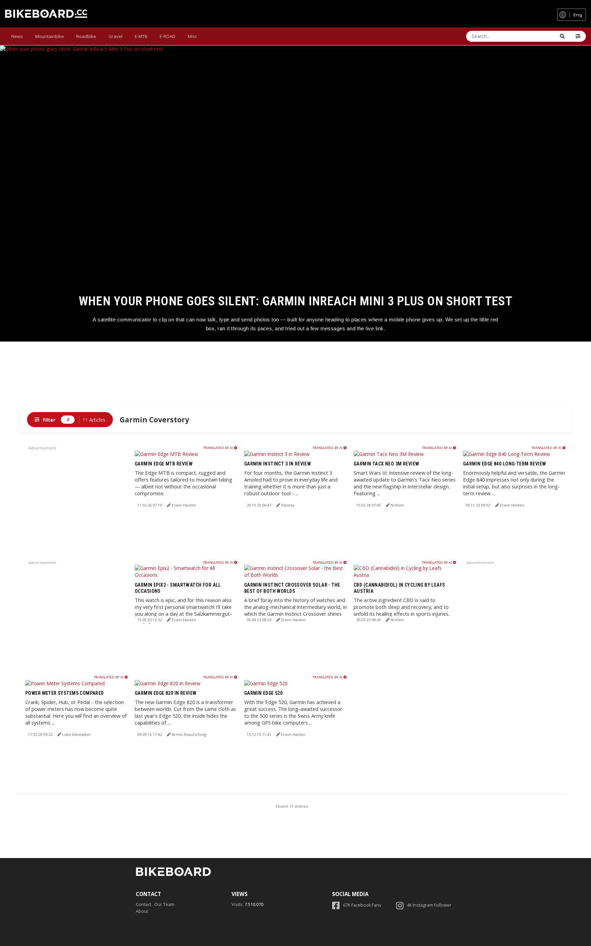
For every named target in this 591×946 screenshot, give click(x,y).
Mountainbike (49, 36)
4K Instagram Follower (429, 905)
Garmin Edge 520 (263, 693)
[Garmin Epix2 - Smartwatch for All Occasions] (186, 571)
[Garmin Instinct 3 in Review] (277, 453)
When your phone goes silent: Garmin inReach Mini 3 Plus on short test (295, 301)
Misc (192, 36)
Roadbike (86, 36)
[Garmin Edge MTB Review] (166, 453)
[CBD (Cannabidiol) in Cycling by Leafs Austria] (405, 571)
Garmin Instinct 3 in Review (277, 463)
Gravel (115, 36)
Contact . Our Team (155, 904)
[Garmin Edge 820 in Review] (167, 682)
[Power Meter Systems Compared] (65, 682)
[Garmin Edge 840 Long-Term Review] (506, 453)
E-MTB (141, 36)
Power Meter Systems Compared (64, 693)
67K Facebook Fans (362, 905)
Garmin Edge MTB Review (164, 463)
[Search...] (562, 36)
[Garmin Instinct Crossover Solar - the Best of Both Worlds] (295, 571)
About (142, 911)
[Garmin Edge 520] (266, 682)
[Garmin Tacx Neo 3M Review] (389, 453)
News (17, 36)
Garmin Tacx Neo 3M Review (386, 463)
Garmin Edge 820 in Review (166, 693)
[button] (578, 36)
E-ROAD (167, 36)
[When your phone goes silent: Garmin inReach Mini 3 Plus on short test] (295, 194)
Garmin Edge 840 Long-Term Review (504, 463)
